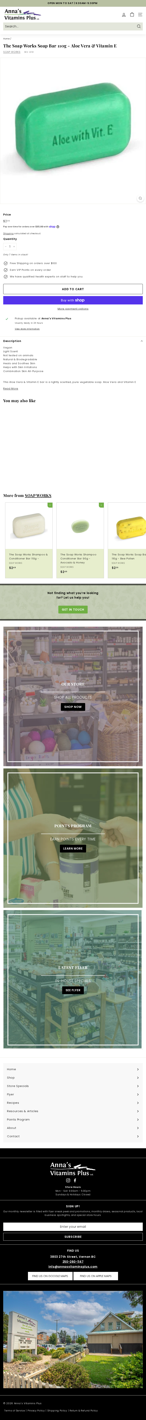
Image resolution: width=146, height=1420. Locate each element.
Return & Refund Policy (84, 1410)
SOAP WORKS (12, 52)
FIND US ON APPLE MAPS (96, 1276)
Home (6, 38)
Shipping (8, 233)
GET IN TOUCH (73, 610)
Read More (10, 388)
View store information (27, 328)
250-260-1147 (73, 1262)
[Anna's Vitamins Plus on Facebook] (75, 1180)
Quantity (10, 239)
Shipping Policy (57, 1410)
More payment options (73, 309)
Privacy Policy (36, 1410)
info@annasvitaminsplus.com (73, 1267)
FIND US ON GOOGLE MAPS (50, 1276)
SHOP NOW (73, 707)
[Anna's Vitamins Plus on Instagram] (68, 1180)
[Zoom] (140, 198)
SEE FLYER (73, 990)
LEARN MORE (73, 849)
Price (7, 214)
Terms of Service (14, 1410)
